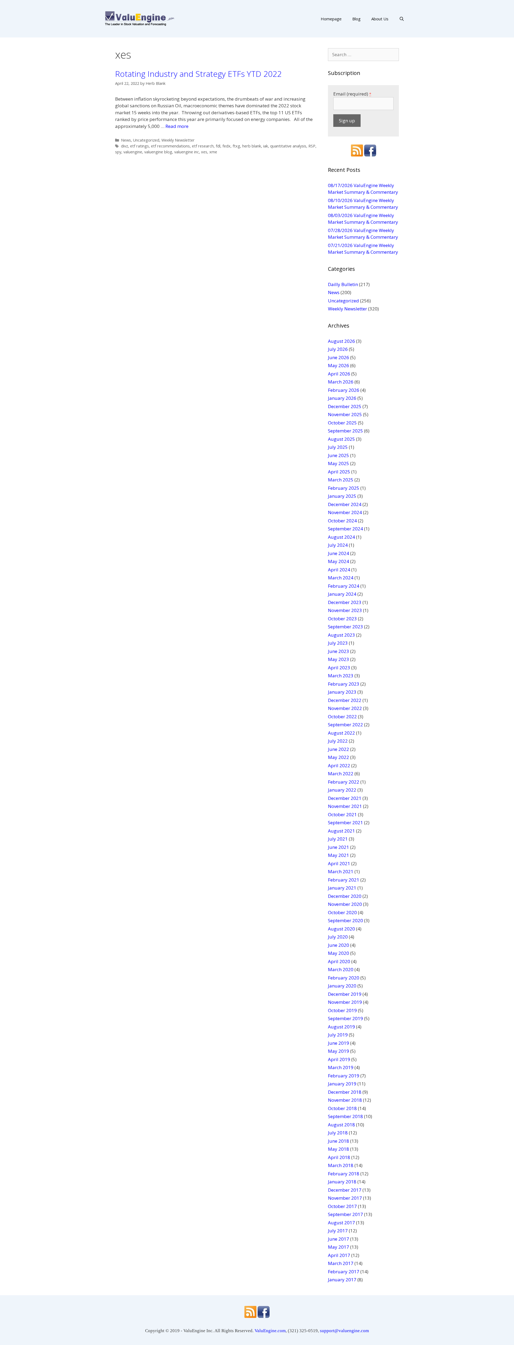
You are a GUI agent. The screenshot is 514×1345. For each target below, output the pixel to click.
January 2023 (342, 692)
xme (213, 151)
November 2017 (345, 1198)
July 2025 (338, 447)
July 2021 (338, 839)
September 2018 (345, 1116)
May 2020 (338, 953)
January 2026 (342, 398)
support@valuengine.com (344, 1330)
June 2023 (338, 651)
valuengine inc (186, 151)
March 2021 (340, 871)
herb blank (251, 146)
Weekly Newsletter (178, 140)
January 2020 (342, 986)
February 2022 (343, 782)
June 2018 (338, 1141)
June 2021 (338, 847)
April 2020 (339, 961)
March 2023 (340, 675)
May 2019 (338, 1051)
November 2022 (345, 708)
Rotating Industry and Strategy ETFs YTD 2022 (198, 73)
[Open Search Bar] (402, 19)
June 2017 (338, 1239)
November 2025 (345, 414)
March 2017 (340, 1263)
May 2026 (338, 365)
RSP (311, 146)
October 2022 (342, 716)
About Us (379, 18)
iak (265, 146)
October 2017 (342, 1206)
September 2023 (345, 627)
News (126, 140)
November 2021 (345, 806)
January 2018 (342, 1182)
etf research (203, 146)
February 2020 (343, 978)
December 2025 (344, 406)
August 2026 (341, 341)
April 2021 (339, 863)
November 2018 (345, 1100)
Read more (176, 126)
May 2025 (338, 463)
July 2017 (338, 1231)
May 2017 (338, 1247)
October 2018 (342, 1108)
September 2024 (345, 529)
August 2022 (341, 733)
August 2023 (341, 635)
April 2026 (339, 374)
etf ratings (139, 146)
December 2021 (344, 798)
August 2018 (341, 1125)
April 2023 (339, 667)
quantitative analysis (288, 146)
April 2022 (339, 765)
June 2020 (338, 945)
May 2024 (338, 561)
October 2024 (342, 521)
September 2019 (345, 1018)
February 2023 (343, 684)
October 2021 (342, 814)
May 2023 (338, 659)
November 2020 (345, 904)
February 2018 (343, 1174)
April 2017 (339, 1255)
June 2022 (338, 749)
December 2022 (344, 700)
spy (118, 151)
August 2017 (341, 1222)
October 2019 (342, 1010)
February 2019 (343, 1076)
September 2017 (345, 1214)
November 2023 (345, 610)
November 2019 (345, 1002)
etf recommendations (170, 146)
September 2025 (345, 431)
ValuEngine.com (270, 1330)
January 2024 (342, 594)
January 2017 (342, 1279)
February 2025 (343, 488)
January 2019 (342, 1084)
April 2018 (339, 1157)
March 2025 (340, 480)
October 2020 (342, 912)
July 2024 (338, 545)
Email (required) (352, 94)
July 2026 (338, 349)
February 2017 (343, 1271)
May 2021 (338, 855)
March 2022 (340, 773)
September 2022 (345, 724)
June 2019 (338, 1043)
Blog (356, 18)
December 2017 (344, 1190)
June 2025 (338, 455)
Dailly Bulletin (343, 284)
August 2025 (341, 439)
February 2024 (343, 586)
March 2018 (340, 1165)
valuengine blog (158, 151)
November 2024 (345, 512)
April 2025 (339, 472)
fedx (226, 146)
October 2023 (342, 618)
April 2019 (339, 1059)
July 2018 (338, 1133)
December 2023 (344, 602)
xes (204, 151)
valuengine (132, 151)
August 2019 (341, 1027)
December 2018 (344, 1092)
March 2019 (340, 1067)
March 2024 (340, 578)
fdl (218, 146)
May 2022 (338, 757)
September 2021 (345, 822)
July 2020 (338, 937)
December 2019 (344, 994)
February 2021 (343, 880)
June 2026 (338, 357)
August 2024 (341, 537)
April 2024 (339, 570)
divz (124, 146)
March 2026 (340, 382)
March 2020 (340, 969)
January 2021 (342, 888)
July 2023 (338, 643)
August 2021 (341, 831)
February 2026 (343, 390)
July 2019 (338, 1035)
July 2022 (338, 741)
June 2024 (338, 553)
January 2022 (342, 790)
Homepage (331, 18)
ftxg (236, 146)
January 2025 (342, 496)
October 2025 (342, 423)
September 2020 (345, 920)
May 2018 (338, 1149)
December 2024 (344, 504)
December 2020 (344, 896)
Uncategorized (146, 140)
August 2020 (341, 929)
